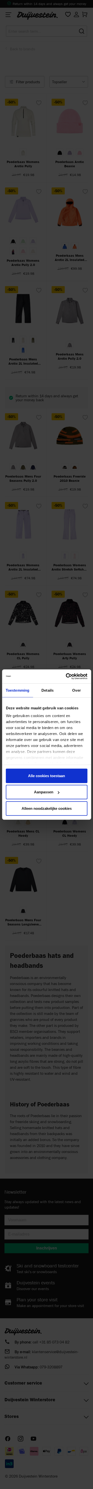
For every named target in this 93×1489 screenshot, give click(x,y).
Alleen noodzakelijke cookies (47, 808)
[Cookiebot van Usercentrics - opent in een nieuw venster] (66, 676)
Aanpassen (43, 792)
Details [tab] (47, 690)
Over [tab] (76, 690)
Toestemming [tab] (17, 690)
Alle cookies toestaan (46, 775)
